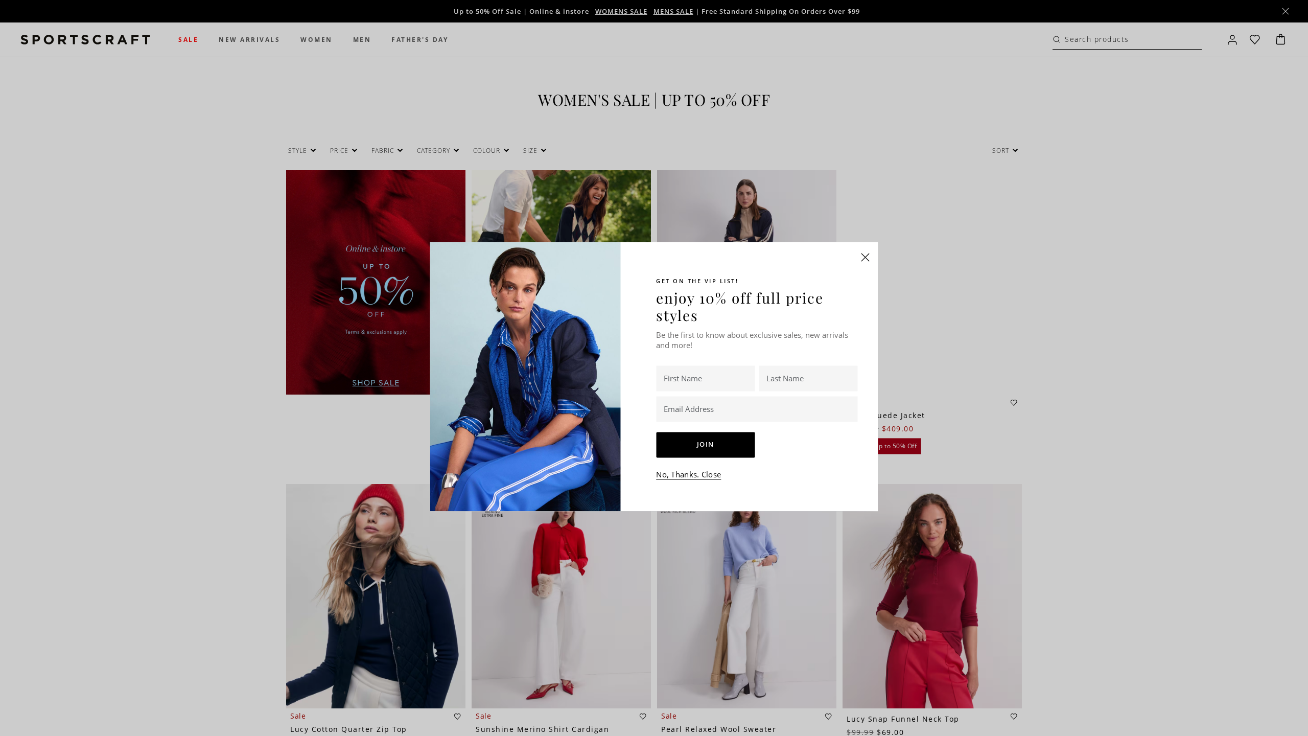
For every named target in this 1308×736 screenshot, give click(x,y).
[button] (865, 257)
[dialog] (654, 368)
